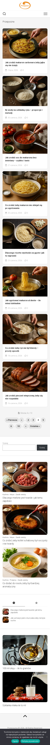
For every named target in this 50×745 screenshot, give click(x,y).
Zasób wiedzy (21, 494)
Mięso (12, 494)
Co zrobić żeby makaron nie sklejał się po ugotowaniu (23, 206)
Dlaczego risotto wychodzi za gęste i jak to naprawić (24, 254)
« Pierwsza (12, 420)
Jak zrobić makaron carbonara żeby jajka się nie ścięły (25, 64)
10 (18, 426)
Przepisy (13, 580)
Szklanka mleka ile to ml (14, 705)
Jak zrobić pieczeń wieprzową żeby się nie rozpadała (24, 397)
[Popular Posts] (36, 603)
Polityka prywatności (30, 741)
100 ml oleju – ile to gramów (17, 668)
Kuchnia (5, 494)
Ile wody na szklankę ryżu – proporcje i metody (23, 111)
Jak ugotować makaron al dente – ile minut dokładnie (23, 302)
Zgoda (15, 741)
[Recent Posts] (14, 603)
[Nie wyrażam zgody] (47, 737)
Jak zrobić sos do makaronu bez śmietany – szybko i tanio (21, 159)
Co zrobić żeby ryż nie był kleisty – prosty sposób (21, 349)
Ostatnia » (35, 426)
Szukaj (5, 443)
